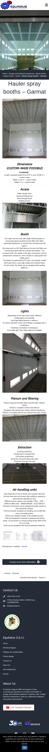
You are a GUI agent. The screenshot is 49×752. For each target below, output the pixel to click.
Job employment (9, 669)
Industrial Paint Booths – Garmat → (33, 577)
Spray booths (41, 73)
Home (4, 73)
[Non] (46, 743)
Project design (8, 656)
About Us (6, 665)
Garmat (24, 546)
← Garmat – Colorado (10, 573)
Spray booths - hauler (12, 76)
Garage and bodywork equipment (21, 73)
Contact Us (7, 661)
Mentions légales (9, 648)
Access (5, 674)
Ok (24, 747)
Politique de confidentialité (13, 652)
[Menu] (46, 5)
